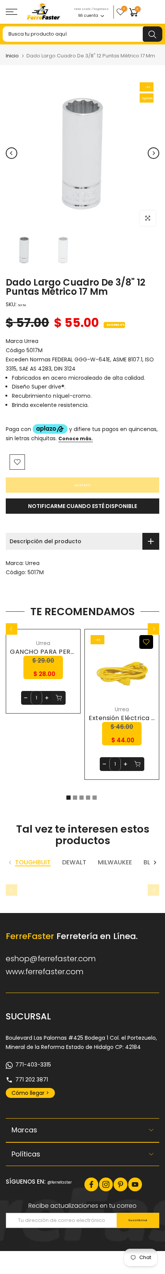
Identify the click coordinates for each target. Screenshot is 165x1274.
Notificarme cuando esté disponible (82, 506)
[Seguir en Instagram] (106, 1184)
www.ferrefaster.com (45, 971)
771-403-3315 (33, 1064)
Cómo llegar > (30, 1093)
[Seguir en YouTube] (135, 1184)
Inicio (12, 55)
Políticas (26, 1154)
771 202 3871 (31, 1079)
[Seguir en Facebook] (91, 1184)
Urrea (32, 563)
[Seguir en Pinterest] (120, 1184)
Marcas (24, 1130)
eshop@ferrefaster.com (51, 958)
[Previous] (11, 153)
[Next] (153, 153)
